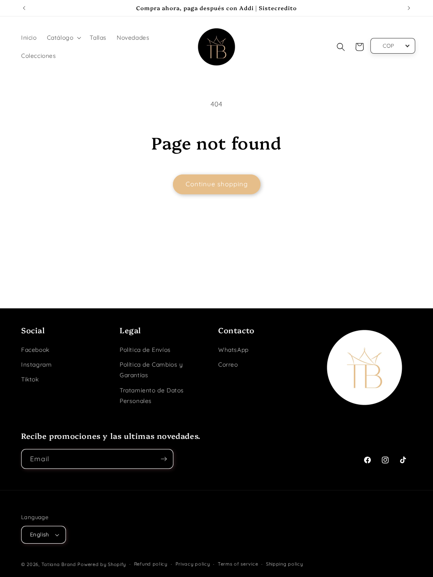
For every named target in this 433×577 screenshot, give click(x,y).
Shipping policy (284, 564)
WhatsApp (233, 350)
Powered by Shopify (101, 564)
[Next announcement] (409, 8)
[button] (63, 37)
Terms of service (238, 564)
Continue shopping (217, 184)
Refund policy (150, 564)
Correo (228, 364)
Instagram (36, 364)
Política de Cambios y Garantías (151, 370)
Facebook (35, 350)
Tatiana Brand (58, 564)
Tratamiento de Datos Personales (152, 395)
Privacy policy (192, 564)
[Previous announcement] (24, 8)
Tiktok (30, 379)
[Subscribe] (163, 459)
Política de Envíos (145, 350)
